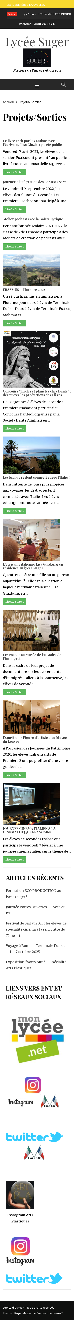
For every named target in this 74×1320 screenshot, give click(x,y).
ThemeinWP (55, 1313)
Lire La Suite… (14, 172)
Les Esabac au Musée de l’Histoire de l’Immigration (32, 657)
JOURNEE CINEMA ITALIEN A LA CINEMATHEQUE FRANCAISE (29, 830)
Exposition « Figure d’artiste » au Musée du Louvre (35, 739)
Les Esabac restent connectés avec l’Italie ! (36, 477)
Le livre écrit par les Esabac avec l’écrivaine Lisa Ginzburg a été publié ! (33, 143)
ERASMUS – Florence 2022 (24, 289)
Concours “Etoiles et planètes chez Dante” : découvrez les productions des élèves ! (37, 393)
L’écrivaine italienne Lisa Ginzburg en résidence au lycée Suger (33, 566)
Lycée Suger (37, 41)
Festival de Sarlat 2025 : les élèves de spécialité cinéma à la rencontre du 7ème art (36, 929)
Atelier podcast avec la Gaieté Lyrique (33, 219)
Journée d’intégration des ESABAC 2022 (34, 182)
